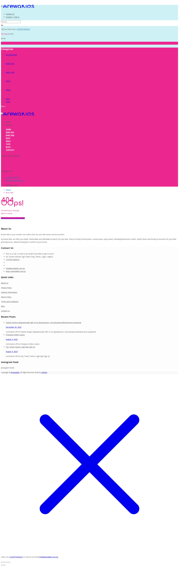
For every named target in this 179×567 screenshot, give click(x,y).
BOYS (8, 81)
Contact (10, 150)
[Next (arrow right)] (4, 565)
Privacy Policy (6, 287)
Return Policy (6, 297)
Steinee (44, 372)
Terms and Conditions (9, 301)
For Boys (14, 58)
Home (8, 129)
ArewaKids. (15, 372)
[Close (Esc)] (9, 562)
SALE (8, 99)
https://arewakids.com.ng (16, 271)
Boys (8, 138)
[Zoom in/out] (2, 562)
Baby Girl (10, 135)
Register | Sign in (12, 17)
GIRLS (8, 90)
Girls (8, 141)
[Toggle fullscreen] (4, 562)
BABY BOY (10, 63)
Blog (8, 147)
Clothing (14, 66)
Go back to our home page (13, 218)
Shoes (13, 69)
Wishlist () (10, 14)
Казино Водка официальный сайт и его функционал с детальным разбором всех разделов (43, 322)
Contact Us (5, 311)
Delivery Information (9, 292)
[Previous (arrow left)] (2, 565)
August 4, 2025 (12, 339)
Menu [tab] (8, 122)
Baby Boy (10, 132)
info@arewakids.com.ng (15, 180)
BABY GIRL (10, 72)
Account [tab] (9, 125)
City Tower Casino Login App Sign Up (20, 347)
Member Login (11, 185)
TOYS (8, 101)
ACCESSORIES (11, 55)
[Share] (7, 562)
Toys (8, 144)
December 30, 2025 (13, 327)
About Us (4, 283)
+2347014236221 (23, 29)
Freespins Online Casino (15, 335)
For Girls (14, 61)
